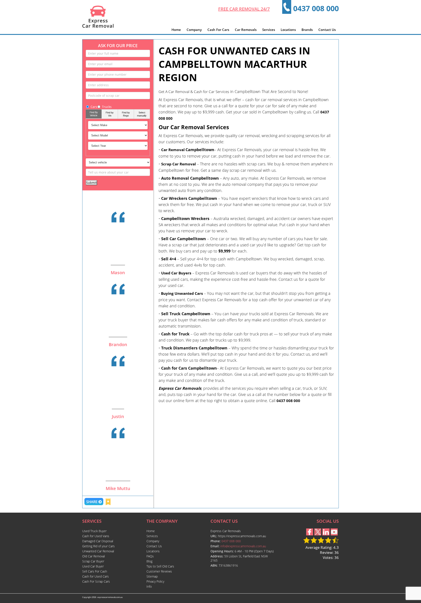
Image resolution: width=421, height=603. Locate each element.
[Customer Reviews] (118, 231)
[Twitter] (317, 534)
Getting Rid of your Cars (98, 546)
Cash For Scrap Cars (96, 581)
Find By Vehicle (94, 114)
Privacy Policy (155, 581)
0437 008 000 (316, 8)
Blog (149, 561)
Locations (288, 29)
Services (268, 29)
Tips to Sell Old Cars (160, 566)
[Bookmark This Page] (108, 502)
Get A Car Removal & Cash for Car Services (194, 91)
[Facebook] (309, 534)
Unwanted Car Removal (98, 551)
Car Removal (173, 149)
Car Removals (246, 29)
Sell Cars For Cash (94, 571)
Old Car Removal (93, 556)
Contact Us (327, 29)
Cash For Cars (218, 29)
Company (194, 29)
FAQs (150, 556)
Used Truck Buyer (94, 531)
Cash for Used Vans (95, 536)
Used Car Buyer (93, 566)
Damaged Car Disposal (97, 541)
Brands (307, 29)
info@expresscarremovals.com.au (243, 546)
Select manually (141, 114)
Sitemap (152, 576)
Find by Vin (110, 114)
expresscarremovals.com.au (110, 597)
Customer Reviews (159, 571)
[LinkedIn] (326, 534)
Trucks (107, 107)
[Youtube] (334, 534)
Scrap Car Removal (178, 163)
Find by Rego (126, 114)
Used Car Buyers (176, 273)
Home (176, 29)
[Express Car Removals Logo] (98, 26)
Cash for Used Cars (95, 576)
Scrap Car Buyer (93, 561)
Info (149, 586)
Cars (94, 107)
